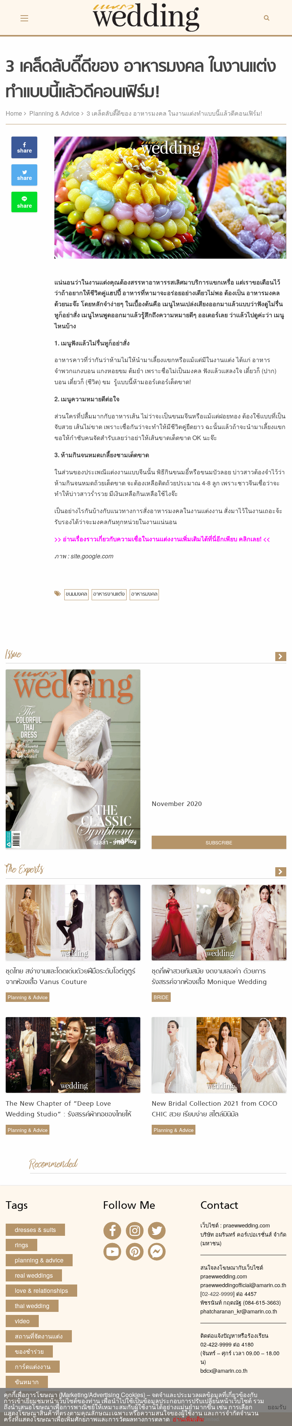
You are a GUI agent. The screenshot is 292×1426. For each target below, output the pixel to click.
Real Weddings (34, 1275)
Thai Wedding (32, 1305)
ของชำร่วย (29, 1351)
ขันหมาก (27, 1381)
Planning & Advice (54, 113)
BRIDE (161, 997)
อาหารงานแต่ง (109, 594)
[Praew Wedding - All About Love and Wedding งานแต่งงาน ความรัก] (146, 16)
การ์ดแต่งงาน (33, 1366)
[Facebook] (113, 1230)
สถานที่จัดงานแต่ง (39, 1336)
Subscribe (219, 842)
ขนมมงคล (76, 594)
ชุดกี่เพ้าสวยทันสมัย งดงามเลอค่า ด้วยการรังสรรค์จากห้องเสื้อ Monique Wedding (209, 977)
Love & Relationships (41, 1290)
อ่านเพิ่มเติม (187, 1419)
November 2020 (177, 804)
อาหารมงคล (144, 594)
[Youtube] (113, 1250)
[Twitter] (158, 1230)
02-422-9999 (217, 1293)
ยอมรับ (277, 1407)
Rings (21, 1244)
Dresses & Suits (35, 1229)
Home (14, 113)
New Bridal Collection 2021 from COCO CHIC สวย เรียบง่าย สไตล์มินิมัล (215, 1109)
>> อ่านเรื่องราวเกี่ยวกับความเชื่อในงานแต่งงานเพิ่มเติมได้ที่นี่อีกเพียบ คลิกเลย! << (162, 538)
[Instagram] (135, 1230)
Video (22, 1320)
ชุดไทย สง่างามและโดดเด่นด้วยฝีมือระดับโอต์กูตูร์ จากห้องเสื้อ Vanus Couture (70, 977)
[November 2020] (281, 656)
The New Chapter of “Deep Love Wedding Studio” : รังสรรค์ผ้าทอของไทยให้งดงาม (68, 1115)
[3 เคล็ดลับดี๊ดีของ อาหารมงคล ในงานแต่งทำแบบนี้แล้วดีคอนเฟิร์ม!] (281, 871)
